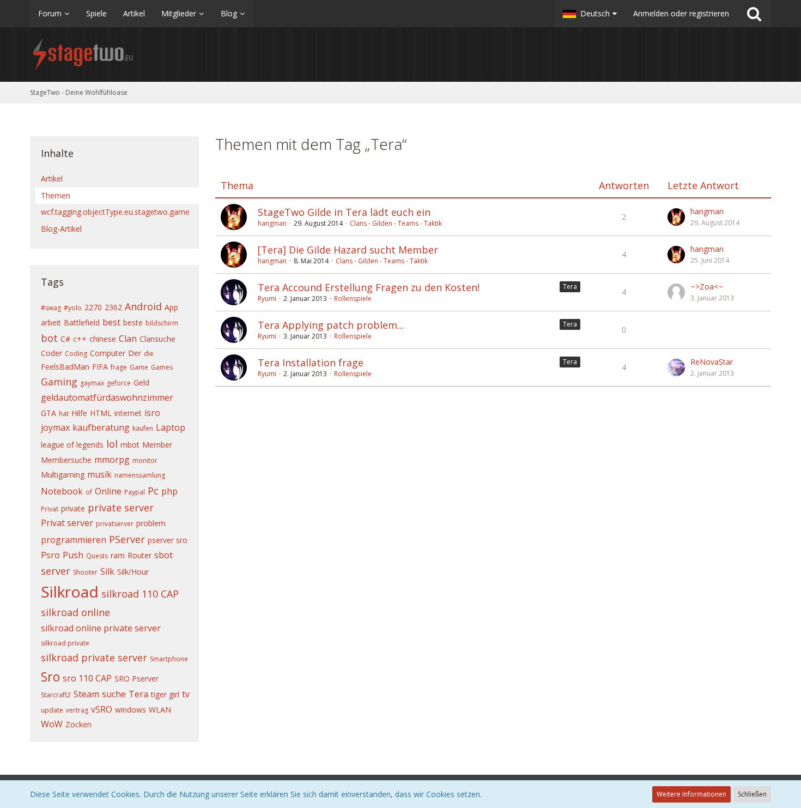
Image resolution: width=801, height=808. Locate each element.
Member (157, 444)
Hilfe (79, 413)
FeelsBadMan (65, 366)
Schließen (752, 794)
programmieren (73, 540)
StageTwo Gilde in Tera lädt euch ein (344, 212)
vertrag (77, 710)
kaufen (142, 428)
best (111, 322)
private (73, 508)
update (52, 710)
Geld (141, 382)
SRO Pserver (136, 678)
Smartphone (169, 659)
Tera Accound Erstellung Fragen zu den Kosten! (369, 287)
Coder (51, 353)
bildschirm (161, 323)
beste (133, 322)
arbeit (51, 322)
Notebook (62, 491)
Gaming (59, 381)
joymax (55, 427)
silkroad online (75, 612)
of (89, 492)
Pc (153, 490)
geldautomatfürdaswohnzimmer (107, 397)
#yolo (73, 307)
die (149, 353)
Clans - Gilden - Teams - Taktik (396, 223)
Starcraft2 (56, 695)
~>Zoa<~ (706, 286)
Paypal (134, 492)
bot (49, 338)
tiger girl (165, 694)
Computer (107, 353)
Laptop (170, 427)
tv (186, 694)
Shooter (85, 572)
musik (99, 474)
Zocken (78, 724)
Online (108, 491)
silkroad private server (94, 657)
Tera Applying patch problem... (331, 324)
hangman (272, 223)
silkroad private (65, 643)
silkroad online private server (101, 628)
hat (64, 413)
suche (114, 694)
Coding (76, 353)
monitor (144, 460)
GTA (48, 413)
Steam (86, 694)
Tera (138, 694)
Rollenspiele (353, 298)
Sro (50, 676)
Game (139, 367)
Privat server (67, 523)
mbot (129, 444)
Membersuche (66, 460)
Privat (49, 509)
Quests (97, 555)
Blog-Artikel (61, 229)
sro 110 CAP (87, 678)
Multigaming (62, 474)
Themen (55, 195)
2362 (113, 307)
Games (162, 367)
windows (130, 709)
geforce (119, 383)
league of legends (72, 444)
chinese (102, 339)
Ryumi (267, 298)
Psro (50, 555)
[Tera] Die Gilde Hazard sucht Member (348, 249)
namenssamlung (139, 475)
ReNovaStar (711, 362)
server (55, 570)
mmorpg (112, 460)
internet (128, 413)
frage (119, 367)
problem (151, 523)
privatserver (115, 523)
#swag (51, 307)
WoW (52, 724)
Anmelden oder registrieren (681, 13)
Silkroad (70, 591)
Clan (128, 339)
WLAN (160, 709)
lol (112, 443)
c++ (80, 339)
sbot (163, 555)
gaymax (92, 383)
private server (121, 507)
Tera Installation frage (310, 362)
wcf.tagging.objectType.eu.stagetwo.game (115, 212)
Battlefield (82, 322)
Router (139, 555)
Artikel (52, 178)
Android (143, 306)
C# (65, 339)
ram (118, 555)
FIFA (100, 366)
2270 (93, 307)
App (171, 307)
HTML (101, 413)
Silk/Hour (133, 571)
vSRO (101, 709)
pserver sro (167, 540)
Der (134, 353)
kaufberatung (101, 427)
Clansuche (157, 339)
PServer (127, 539)
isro (152, 413)
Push (73, 555)
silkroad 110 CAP (140, 593)
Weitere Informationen (691, 794)
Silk (107, 571)
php (169, 491)
